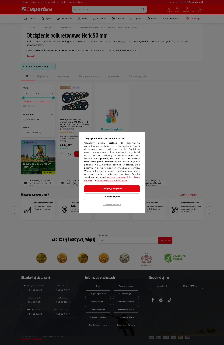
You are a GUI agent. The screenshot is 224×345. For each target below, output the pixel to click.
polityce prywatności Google (112, 180)
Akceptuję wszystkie (112, 188)
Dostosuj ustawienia (112, 205)
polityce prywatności (118, 177)
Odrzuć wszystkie (112, 197)
